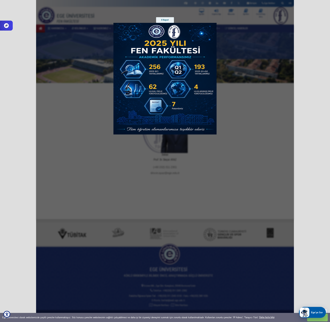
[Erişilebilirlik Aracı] (6, 314)
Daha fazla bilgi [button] (266, 317)
